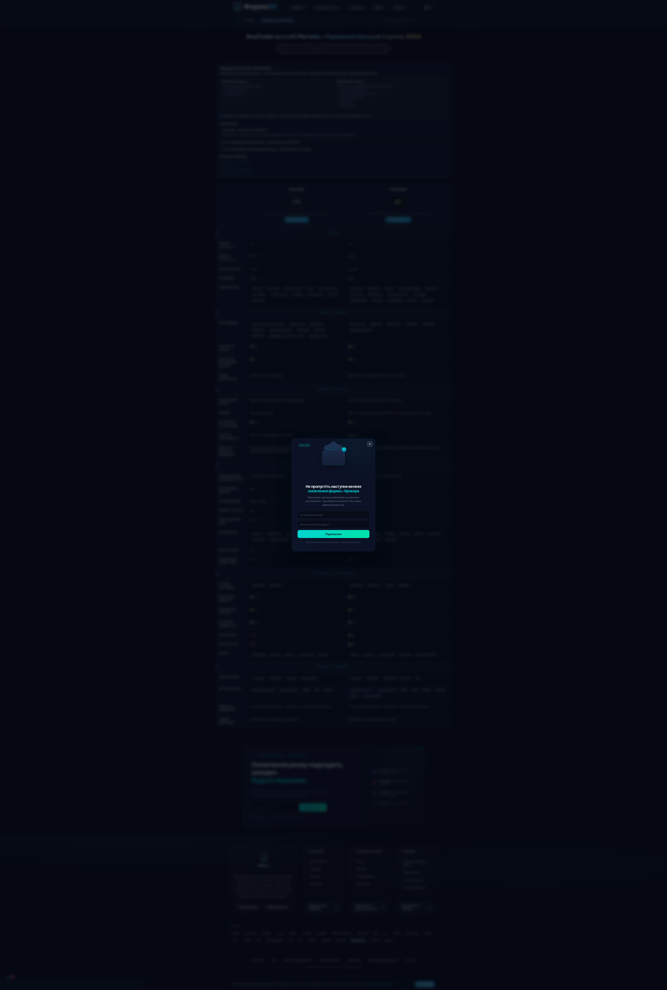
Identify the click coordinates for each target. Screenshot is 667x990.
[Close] (370, 444)
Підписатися (333, 534)
